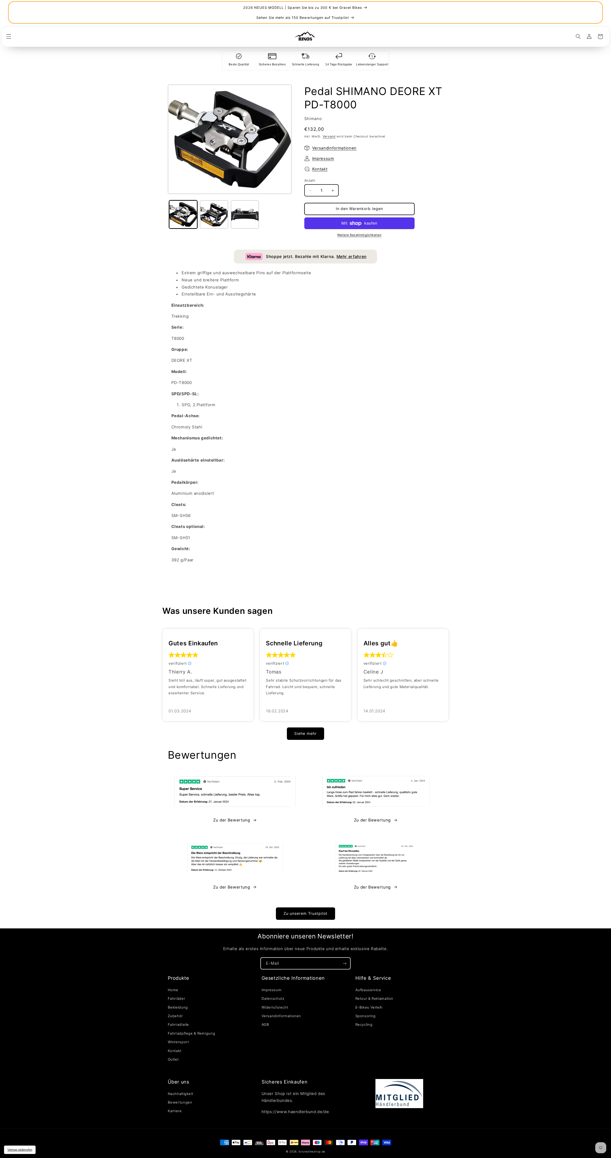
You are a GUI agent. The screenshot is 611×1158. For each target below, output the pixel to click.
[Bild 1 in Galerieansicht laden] (183, 214)
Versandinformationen (334, 148)
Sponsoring (365, 1016)
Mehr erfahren (352, 256)
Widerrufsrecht (275, 1007)
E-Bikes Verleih (369, 1007)
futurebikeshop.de (312, 1151)
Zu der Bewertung (231, 820)
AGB (265, 1024)
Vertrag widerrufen (19, 1150)
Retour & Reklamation (374, 998)
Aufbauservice (368, 990)
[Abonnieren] (344, 963)
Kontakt (320, 169)
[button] (8, 36)
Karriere (175, 1111)
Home (173, 990)
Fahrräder (176, 998)
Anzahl (309, 180)
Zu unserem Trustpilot (305, 913)
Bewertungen (180, 1102)
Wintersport (178, 1042)
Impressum (323, 158)
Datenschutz (273, 998)
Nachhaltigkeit (180, 1094)
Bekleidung (178, 1007)
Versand (329, 136)
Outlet (173, 1059)
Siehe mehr (305, 733)
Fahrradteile (178, 1024)
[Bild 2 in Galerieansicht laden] (214, 214)
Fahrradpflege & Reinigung (191, 1033)
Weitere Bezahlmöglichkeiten (359, 235)
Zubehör (175, 1016)
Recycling (364, 1024)
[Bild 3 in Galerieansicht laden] (245, 214)
